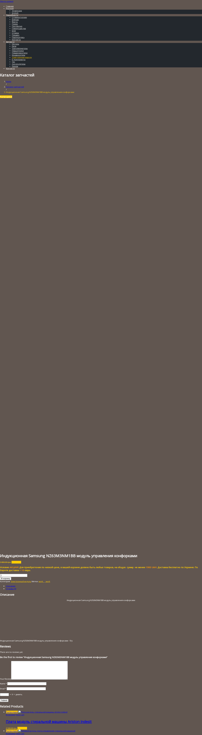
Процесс (16, 35)
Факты (15, 22)
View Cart (20, 714)
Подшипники (18, 51)
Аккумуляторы (18, 64)
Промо (15, 24)
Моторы (15, 44)
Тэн (13, 62)
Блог (14, 31)
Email (3, 688)
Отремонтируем (19, 17)
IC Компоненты (18, 59)
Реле (14, 46)
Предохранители (20, 53)
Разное (15, 66)
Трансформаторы (20, 48)
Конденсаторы (18, 55)
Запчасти (10, 42)
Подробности (12, 15)
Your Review (5, 679)
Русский (10, 8)
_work (47, 581)
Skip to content (6, 1)
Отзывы (15, 33)
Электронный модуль (21, 581)
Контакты (16, 40)
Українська (17, 11)
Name (3, 683)
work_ (41, 581)
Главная (10, 6)
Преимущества (19, 28)
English (15, 13)
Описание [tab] (10, 586)
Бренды (15, 20)
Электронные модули (22, 57)
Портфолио (17, 26)
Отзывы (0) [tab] (11, 588)
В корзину (5, 578)
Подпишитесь (18, 37)
